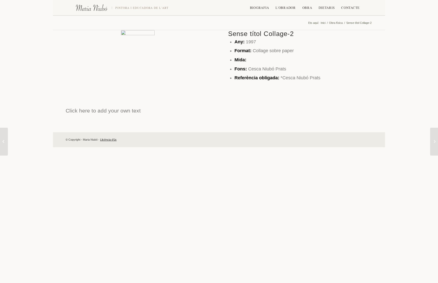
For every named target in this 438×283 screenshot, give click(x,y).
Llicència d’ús (108, 139)
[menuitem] (259, 7)
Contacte (350, 7)
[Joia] (434, 142)
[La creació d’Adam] (4, 142)
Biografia (259, 7)
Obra (307, 7)
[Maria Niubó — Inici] (91, 8)
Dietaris (327, 7)
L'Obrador (286, 7)
